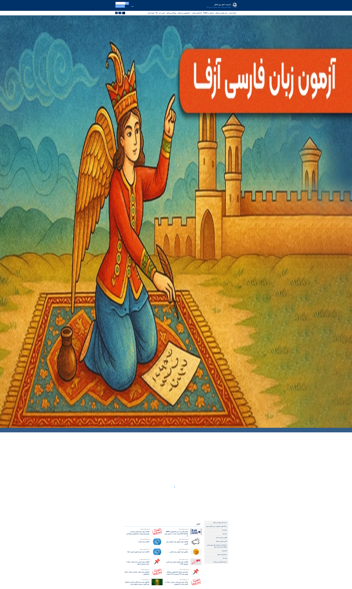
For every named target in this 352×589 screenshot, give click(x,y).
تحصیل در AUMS (208, 13)
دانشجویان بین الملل (184, 13)
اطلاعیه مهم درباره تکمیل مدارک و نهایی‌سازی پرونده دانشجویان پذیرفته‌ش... (137, 533)
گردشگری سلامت (196, 13)
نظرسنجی (224, 551)
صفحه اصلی (232, 13)
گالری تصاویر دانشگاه (221, 541)
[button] (120, 6)
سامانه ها (224, 530)
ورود (132, 6)
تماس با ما (162, 13)
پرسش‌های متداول (222, 554)
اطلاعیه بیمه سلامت (143, 542)
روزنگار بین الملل (171, 13)
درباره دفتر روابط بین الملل (220, 523)
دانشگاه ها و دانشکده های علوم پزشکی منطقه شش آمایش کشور (217, 546)
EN (156, 13)
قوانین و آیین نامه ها (221, 538)
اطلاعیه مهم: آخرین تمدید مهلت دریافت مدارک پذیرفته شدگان (137, 563)
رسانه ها (225, 534)
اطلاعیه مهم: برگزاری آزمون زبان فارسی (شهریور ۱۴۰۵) (177, 563)
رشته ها (225, 558)
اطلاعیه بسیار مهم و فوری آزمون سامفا (138, 552)
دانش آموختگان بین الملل (220, 562)
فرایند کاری (151, 13)
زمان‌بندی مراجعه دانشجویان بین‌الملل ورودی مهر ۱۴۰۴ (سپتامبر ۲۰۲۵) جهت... (177, 573)
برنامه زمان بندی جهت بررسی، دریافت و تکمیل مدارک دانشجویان (176, 583)
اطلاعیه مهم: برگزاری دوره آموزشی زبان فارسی (177, 543)
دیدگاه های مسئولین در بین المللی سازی (216, 526)
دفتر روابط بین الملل (221, 13)
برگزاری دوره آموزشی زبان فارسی (179, 552)
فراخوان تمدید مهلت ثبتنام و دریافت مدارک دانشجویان (136, 573)
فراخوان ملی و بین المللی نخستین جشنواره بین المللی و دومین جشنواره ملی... (137, 583)
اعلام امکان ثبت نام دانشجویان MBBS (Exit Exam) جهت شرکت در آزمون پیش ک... (176, 534)
